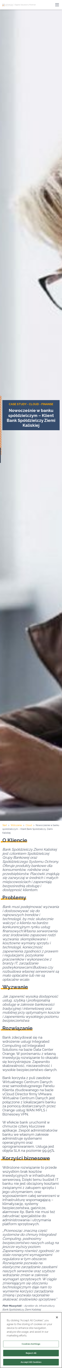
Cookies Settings (31, 1344)
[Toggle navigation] (57, 5)
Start (4, 825)
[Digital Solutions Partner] (8, 5)
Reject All (31, 1353)
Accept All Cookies (31, 1362)
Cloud (29, 825)
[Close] (56, 1317)
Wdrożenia (16, 825)
